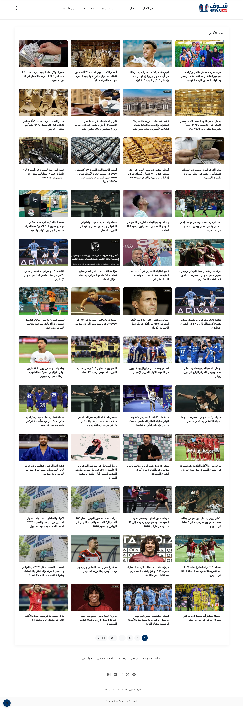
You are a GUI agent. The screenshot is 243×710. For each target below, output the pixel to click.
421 (113, 638)
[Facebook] (134, 674)
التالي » (101, 638)
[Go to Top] (7, 703)
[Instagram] (121, 674)
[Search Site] (17, 8)
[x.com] (128, 674)
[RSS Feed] (109, 674)
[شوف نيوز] (213, 8)
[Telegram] (115, 674)
